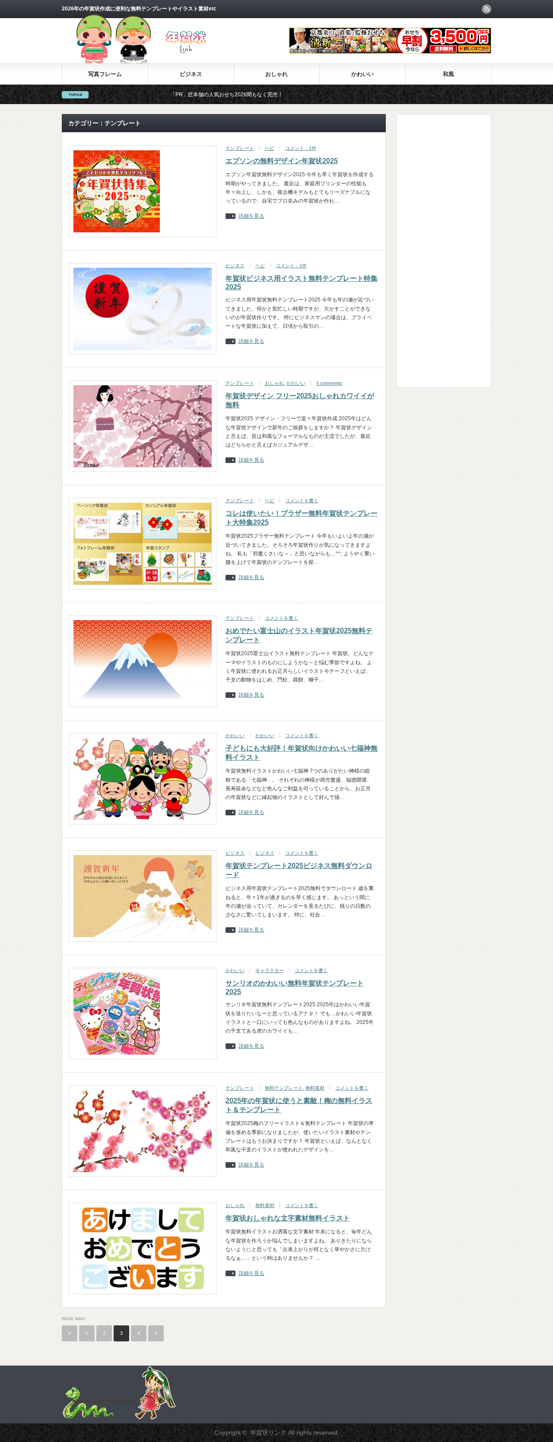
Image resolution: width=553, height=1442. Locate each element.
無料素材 (314, 1087)
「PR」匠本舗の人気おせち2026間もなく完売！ (179, 95)
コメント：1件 (300, 148)
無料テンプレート (284, 1087)
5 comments (329, 383)
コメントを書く (301, 500)
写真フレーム (105, 74)
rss (486, 9)
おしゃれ (276, 74)
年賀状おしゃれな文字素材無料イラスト (288, 1218)
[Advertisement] (437, 250)
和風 (448, 74)
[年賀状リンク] (155, 61)
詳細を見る (251, 216)
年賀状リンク (268, 1432)
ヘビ (269, 148)
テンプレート (240, 148)
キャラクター (269, 970)
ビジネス (191, 74)
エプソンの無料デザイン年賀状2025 (282, 161)
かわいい (362, 74)
